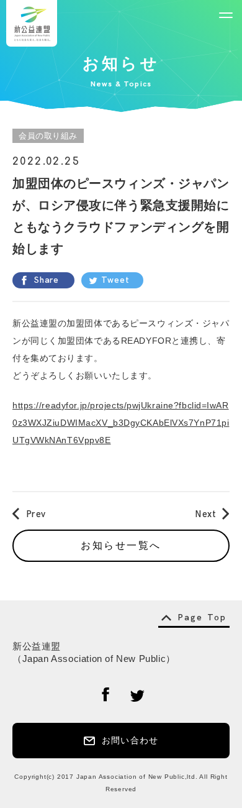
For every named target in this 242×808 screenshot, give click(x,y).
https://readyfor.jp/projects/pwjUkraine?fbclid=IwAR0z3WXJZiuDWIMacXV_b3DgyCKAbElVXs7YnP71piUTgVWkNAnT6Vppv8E (120, 422)
